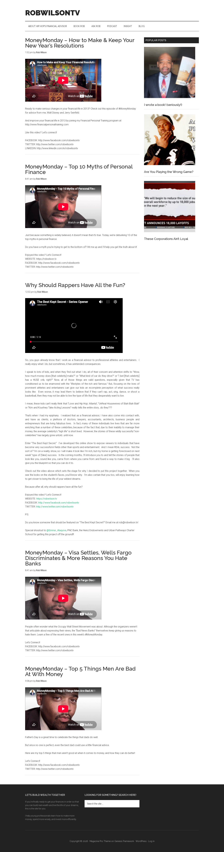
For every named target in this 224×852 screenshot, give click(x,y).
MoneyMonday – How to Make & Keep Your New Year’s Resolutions (79, 43)
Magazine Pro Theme (100, 841)
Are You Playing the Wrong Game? (168, 172)
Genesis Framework (124, 841)
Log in (151, 841)
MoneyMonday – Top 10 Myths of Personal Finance (79, 169)
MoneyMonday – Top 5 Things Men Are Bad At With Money (80, 671)
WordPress (141, 841)
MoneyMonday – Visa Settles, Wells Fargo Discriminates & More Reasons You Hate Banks (78, 558)
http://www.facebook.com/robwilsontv (58, 502)
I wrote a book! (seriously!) (163, 105)
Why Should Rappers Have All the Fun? (75, 285)
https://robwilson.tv (46, 498)
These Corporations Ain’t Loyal (166, 239)
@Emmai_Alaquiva (56, 530)
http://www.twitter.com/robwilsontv (55, 506)
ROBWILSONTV (52, 13)
